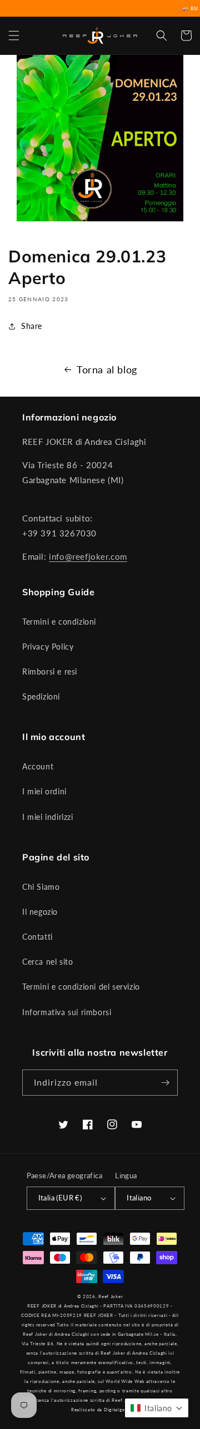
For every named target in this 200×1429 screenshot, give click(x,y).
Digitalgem (116, 1409)
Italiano (139, 1197)
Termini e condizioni (59, 621)
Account (37, 766)
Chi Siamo (40, 886)
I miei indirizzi (47, 817)
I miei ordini (44, 791)
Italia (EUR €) (60, 1197)
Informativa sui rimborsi (66, 1012)
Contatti (37, 936)
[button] (14, 35)
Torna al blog (107, 369)
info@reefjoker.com (88, 556)
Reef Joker (110, 1296)
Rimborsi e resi (49, 671)
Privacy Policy (47, 646)
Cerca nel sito (47, 961)
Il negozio (40, 911)
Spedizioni (41, 696)
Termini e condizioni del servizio (81, 986)
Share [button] (31, 326)
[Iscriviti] (165, 1083)
